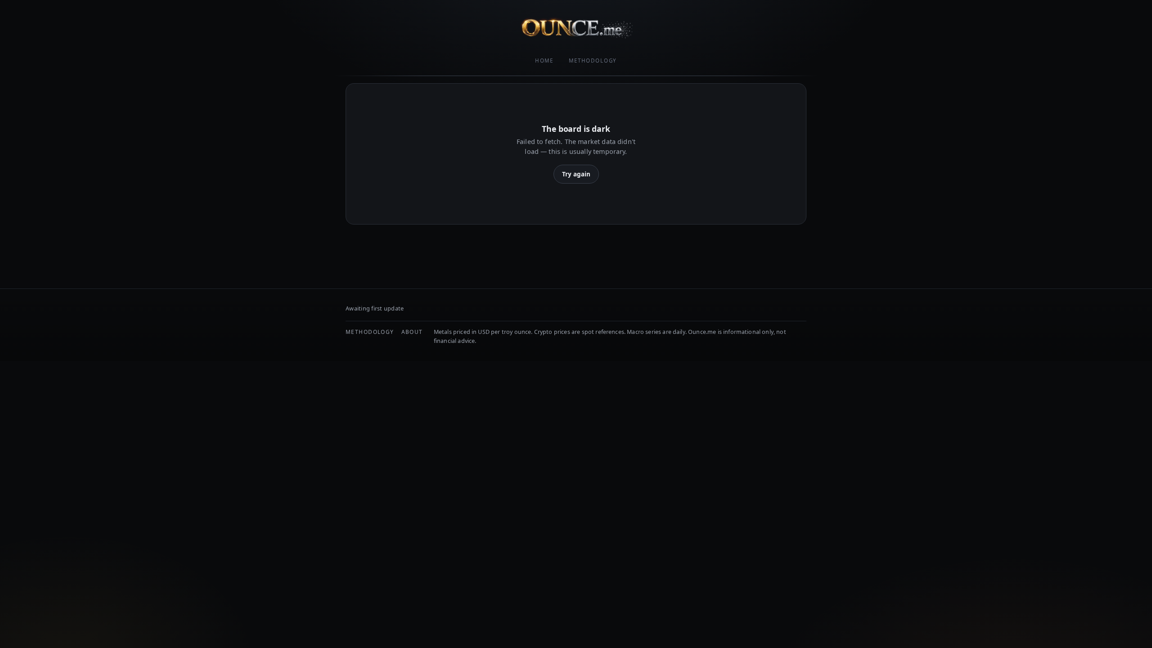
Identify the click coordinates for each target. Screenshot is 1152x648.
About (412, 331)
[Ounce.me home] (576, 28)
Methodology (593, 60)
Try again (576, 174)
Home (544, 60)
